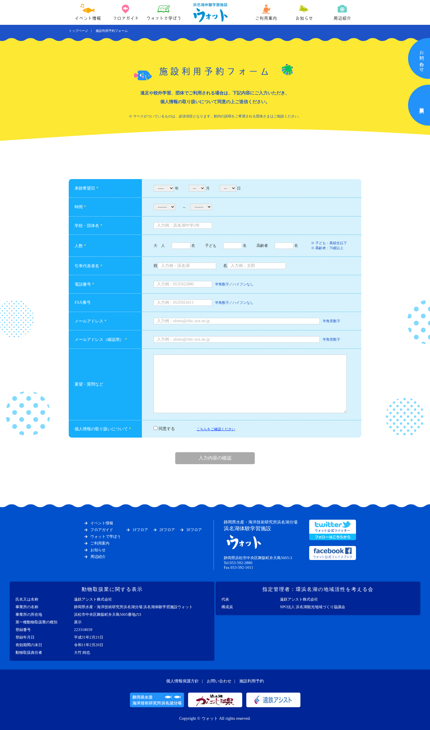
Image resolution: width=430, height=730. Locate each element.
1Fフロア (140, 530)
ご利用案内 (266, 18)
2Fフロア (167, 530)
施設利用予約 (251, 681)
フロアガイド (126, 18)
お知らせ (304, 18)
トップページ (78, 30)
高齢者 (262, 245)
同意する (167, 428)
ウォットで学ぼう (163, 18)
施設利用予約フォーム (112, 30)
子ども (210, 245)
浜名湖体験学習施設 (260, 525)
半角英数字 (331, 321)
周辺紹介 (342, 18)
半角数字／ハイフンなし (234, 284)
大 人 (159, 245)
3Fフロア (194, 530)
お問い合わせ (219, 681)
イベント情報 (88, 18)
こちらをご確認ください (216, 429)
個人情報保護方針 (182, 681)
